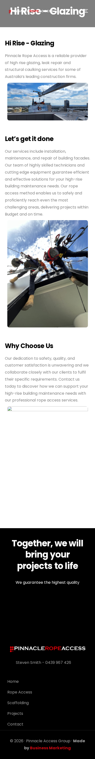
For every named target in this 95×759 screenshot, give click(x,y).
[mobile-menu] (84, 11)
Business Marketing (50, 748)
